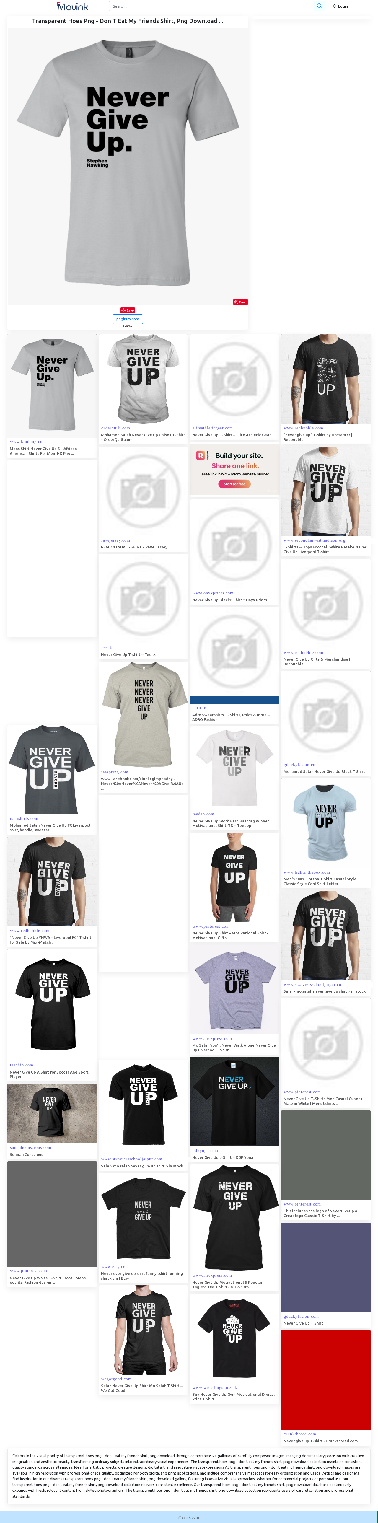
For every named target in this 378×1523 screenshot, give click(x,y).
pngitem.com (127, 319)
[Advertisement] (51, 548)
